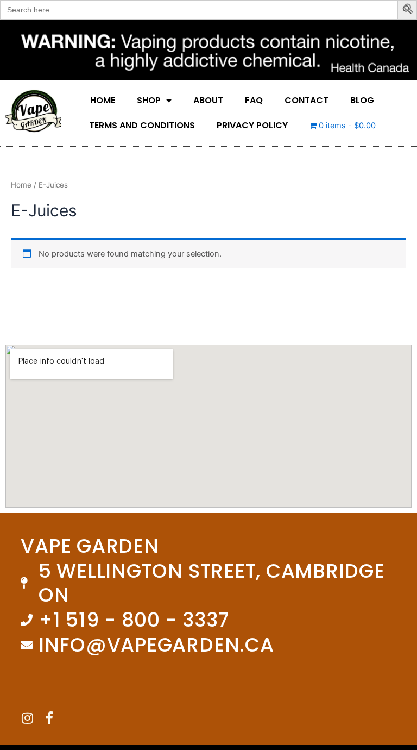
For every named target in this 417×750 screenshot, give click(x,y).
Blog (362, 100)
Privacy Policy (252, 125)
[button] (408, 11)
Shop (149, 100)
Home (102, 100)
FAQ (254, 100)
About (208, 100)
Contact (306, 100)
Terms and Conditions (142, 125)
